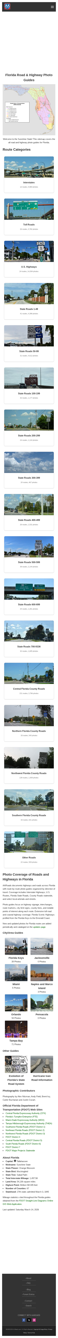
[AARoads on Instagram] (34, 1320)
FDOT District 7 (13, 1147)
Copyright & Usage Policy (40, 1329)
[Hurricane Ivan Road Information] (41, 1072)
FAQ (28, 1283)
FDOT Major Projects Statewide (20, 1150)
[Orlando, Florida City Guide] (16, 1011)
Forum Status (28, 1294)
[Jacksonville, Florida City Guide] (41, 954)
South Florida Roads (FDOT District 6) (23, 1144)
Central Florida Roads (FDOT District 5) (24, 1140)
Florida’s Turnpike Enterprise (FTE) (22, 1116)
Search (29, 1305)
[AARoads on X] (29, 1320)
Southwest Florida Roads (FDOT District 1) (25, 1127)
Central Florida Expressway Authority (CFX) (26, 1113)
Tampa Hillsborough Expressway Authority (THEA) (29, 1123)
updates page (39, 927)
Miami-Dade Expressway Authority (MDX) (25, 1120)
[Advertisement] (29, 42)
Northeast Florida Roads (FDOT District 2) (25, 1130)
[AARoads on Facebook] (23, 1320)
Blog (29, 1289)
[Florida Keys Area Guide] (16, 954)
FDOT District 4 (13, 1137)
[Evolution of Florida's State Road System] (16, 1072)
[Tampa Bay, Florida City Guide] (16, 1037)
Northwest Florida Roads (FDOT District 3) (25, 1133)
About (28, 1278)
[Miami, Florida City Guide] (16, 980)
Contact (28, 1301)
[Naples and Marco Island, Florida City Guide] (41, 980)
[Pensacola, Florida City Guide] (41, 1011)
